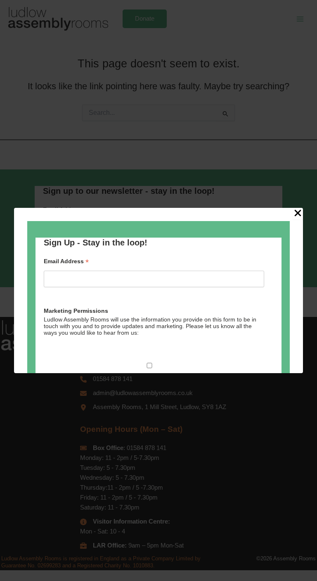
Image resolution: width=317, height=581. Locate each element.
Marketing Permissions (76, 310)
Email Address (66, 261)
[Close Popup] (298, 213)
